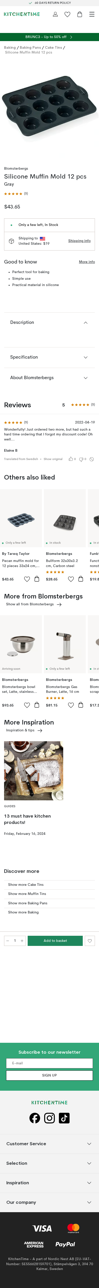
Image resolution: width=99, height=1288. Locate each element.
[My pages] (55, 14)
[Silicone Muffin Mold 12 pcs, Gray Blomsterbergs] (49, 108)
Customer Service (26, 1143)
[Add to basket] (37, 579)
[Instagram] (49, 1118)
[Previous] (9, 109)
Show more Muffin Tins (27, 894)
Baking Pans (30, 47)
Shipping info (79, 241)
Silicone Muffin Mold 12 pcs (28, 52)
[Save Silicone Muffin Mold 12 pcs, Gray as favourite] (90, 941)
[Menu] (92, 14)
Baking (10, 47)
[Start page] (22, 14)
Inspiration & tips (20, 730)
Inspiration (17, 1183)
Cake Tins (53, 47)
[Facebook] (34, 1118)
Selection (16, 1163)
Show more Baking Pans (27, 903)
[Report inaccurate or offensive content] (91, 459)
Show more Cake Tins (26, 885)
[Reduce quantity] (7, 941)
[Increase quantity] (22, 941)
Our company (21, 1202)
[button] (16, 194)
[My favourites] (67, 14)
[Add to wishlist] (27, 579)
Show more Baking (23, 912)
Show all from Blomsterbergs (30, 604)
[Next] (90, 109)
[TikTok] (64, 1118)
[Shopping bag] (80, 14)
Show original (53, 459)
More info (87, 262)
